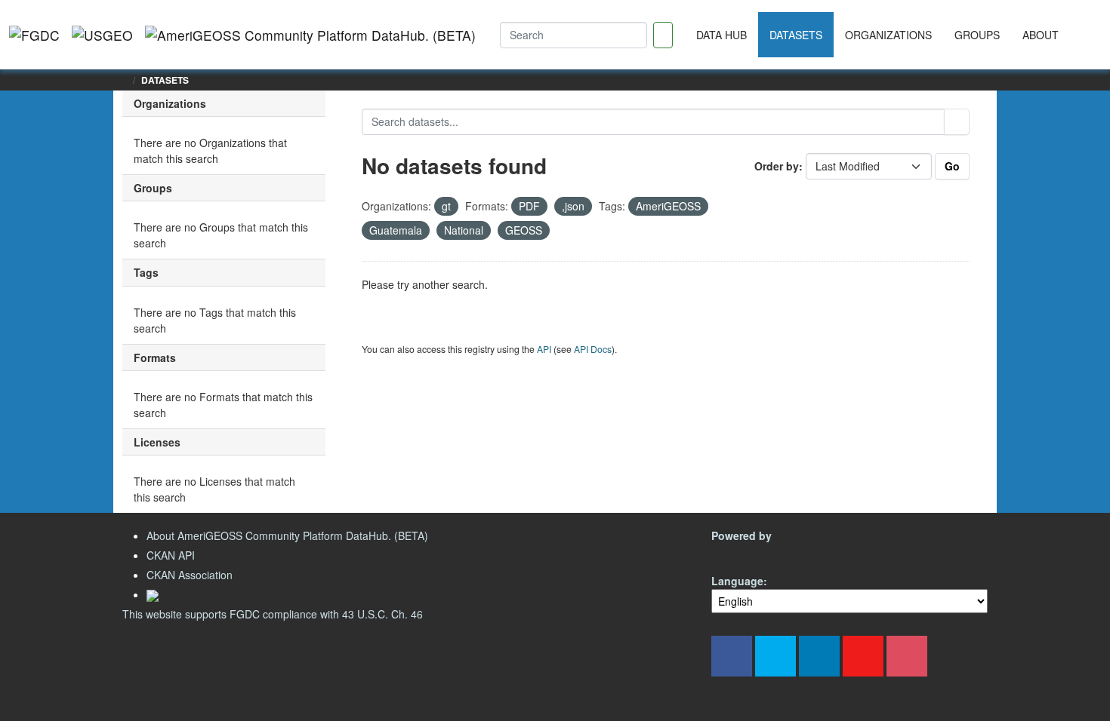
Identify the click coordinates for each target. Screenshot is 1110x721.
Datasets (795, 34)
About (1040, 34)
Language (737, 580)
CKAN (737, 553)
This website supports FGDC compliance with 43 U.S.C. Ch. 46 (272, 613)
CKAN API (170, 555)
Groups (977, 34)
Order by (776, 165)
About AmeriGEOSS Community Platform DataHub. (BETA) (287, 535)
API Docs (593, 348)
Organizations (888, 34)
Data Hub (721, 34)
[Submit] (957, 122)
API (544, 348)
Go (952, 165)
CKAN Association (189, 574)
